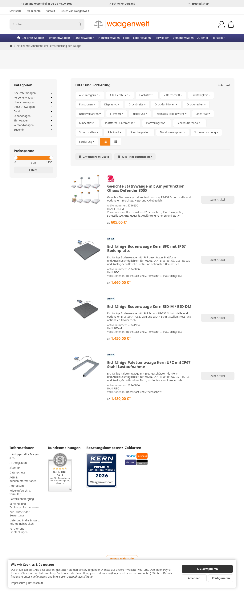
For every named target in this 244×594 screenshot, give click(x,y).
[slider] (15, 158)
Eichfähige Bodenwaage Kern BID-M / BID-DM (149, 306)
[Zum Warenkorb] (230, 24)
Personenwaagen (58, 38)
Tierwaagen (161, 38)
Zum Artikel (217, 199)
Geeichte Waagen (33, 38)
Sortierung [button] (85, 141)
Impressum (18, 583)
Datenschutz (35, 583)
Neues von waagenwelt (74, 11)
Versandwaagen (183, 38)
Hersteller (218, 38)
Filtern (33, 170)
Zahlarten (133, 448)
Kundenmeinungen (64, 448)
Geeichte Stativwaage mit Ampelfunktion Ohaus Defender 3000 (145, 188)
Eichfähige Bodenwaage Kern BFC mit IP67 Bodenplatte (146, 248)
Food (126, 38)
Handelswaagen (83, 38)
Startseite (16, 11)
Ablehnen (194, 578)
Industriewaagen (109, 38)
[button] (152, 118)
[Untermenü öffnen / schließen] (51, 93)
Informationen (22, 448)
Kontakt (50, 11)
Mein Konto (34, 11)
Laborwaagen (142, 38)
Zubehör (202, 38)
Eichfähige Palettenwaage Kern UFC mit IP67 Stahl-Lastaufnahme (148, 364)
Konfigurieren (221, 578)
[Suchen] (79, 24)
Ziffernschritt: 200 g (96, 157)
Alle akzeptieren (207, 569)
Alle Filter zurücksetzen (137, 157)
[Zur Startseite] (122, 24)
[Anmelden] (221, 24)
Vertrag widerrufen (122, 558)
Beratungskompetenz (102, 448)
